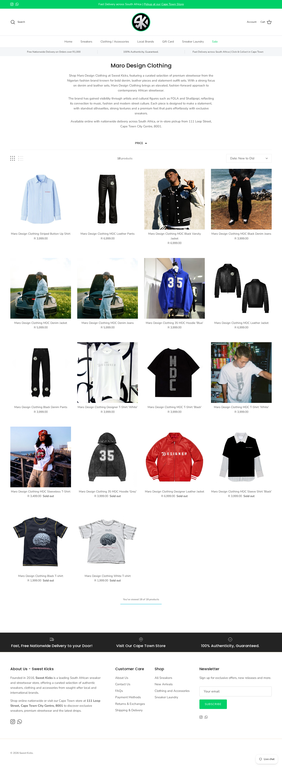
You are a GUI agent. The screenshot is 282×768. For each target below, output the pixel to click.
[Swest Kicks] (141, 22)
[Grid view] (12, 158)
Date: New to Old (242, 158)
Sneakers (86, 42)
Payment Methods (128, 697)
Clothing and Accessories (172, 691)
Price (139, 143)
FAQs (119, 691)
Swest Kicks (26, 753)
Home (68, 42)
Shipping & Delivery (129, 710)
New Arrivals (164, 684)
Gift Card (168, 42)
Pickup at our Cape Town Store (164, 4)
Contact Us (122, 684)
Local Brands (145, 42)
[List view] (20, 158)
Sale (215, 42)
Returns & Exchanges (130, 704)
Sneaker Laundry (193, 42)
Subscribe (213, 704)
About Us (121, 678)
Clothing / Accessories (115, 42)
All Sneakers (163, 678)
